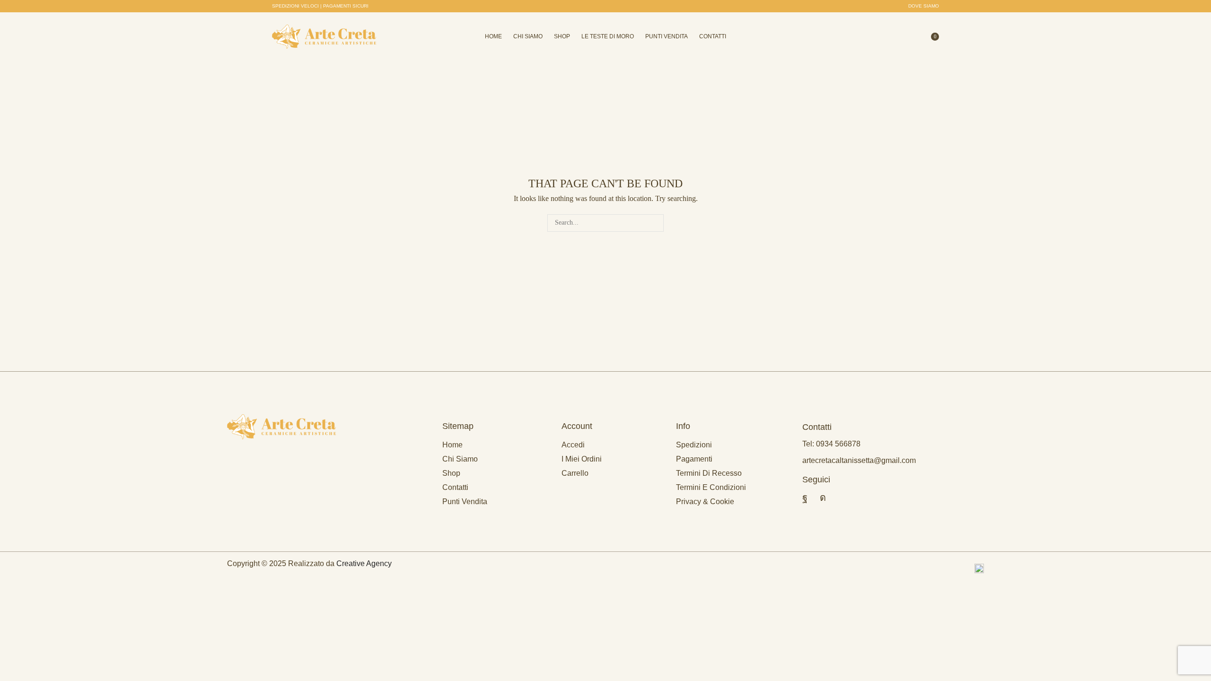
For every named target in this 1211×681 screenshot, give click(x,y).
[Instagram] (823, 497)
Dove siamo (923, 6)
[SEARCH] (655, 223)
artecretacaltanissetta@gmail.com (859, 460)
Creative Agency (364, 563)
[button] (320, 6)
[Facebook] (804, 497)
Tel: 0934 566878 (831, 444)
